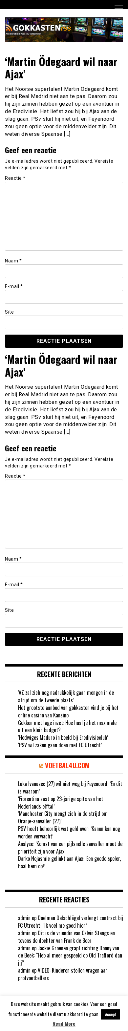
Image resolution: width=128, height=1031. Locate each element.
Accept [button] (110, 1014)
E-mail (14, 286)
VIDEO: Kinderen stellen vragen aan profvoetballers (63, 974)
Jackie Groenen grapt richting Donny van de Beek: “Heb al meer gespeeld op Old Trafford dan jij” (70, 955)
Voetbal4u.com (67, 765)
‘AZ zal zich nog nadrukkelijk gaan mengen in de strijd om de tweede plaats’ (66, 696)
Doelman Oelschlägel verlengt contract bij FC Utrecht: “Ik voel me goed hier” (70, 921)
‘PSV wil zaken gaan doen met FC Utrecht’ (60, 745)
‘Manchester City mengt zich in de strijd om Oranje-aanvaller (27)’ (63, 817)
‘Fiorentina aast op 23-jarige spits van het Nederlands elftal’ (60, 802)
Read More (64, 1023)
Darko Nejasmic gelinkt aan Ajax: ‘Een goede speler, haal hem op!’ (69, 862)
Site (9, 312)
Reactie (15, 178)
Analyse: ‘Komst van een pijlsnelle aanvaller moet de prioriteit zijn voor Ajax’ (70, 847)
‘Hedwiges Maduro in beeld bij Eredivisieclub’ (63, 737)
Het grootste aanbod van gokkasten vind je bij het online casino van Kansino (68, 711)
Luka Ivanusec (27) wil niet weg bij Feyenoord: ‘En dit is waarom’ (70, 787)
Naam (13, 260)
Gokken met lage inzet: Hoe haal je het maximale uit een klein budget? (67, 726)
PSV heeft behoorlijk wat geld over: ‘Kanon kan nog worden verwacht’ (69, 832)
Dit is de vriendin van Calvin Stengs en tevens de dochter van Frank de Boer (66, 936)
